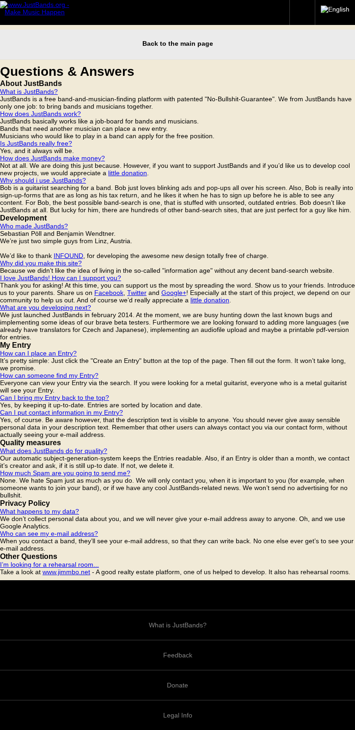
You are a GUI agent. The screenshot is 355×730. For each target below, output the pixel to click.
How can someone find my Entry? (49, 375)
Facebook (108, 292)
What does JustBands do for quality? (53, 450)
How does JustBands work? (40, 113)
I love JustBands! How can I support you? (60, 278)
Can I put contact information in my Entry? (61, 412)
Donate (177, 685)
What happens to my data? (39, 511)
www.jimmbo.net (66, 572)
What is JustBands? (29, 91)
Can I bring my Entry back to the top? (54, 397)
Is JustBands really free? (36, 143)
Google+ (173, 292)
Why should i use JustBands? (43, 180)
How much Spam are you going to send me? (65, 473)
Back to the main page (177, 43)
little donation (127, 173)
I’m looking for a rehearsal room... (49, 564)
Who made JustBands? (34, 226)
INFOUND (68, 255)
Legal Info (177, 715)
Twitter (137, 292)
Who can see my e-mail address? (49, 533)
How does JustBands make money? (52, 158)
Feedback (177, 655)
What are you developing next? (45, 307)
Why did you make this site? (41, 263)
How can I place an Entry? (38, 353)
